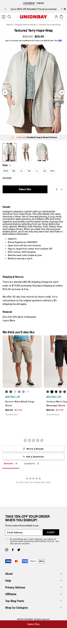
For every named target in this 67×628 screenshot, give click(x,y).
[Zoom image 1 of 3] (33, 88)
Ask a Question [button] (35, 456)
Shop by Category (16, 607)
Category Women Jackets (25, 24)
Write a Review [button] (35, 448)
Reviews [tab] (8, 463)
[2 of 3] (26, 152)
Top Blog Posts (14, 600)
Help (8, 580)
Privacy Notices (15, 587)
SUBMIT (51, 532)
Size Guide (7, 178)
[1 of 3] (9, 152)
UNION (40, 3)
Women (9, 24)
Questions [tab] (29, 463)
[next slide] (62, 9)
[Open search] (9, 17)
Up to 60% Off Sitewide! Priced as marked (33, 9)
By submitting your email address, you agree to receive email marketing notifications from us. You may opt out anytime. (34, 541)
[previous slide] (5, 9)
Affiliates (10, 594)
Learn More (9, 320)
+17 (27, 392)
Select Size (25, 189)
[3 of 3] (42, 152)
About (9, 573)
